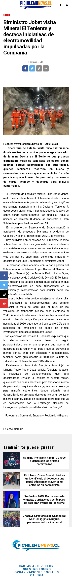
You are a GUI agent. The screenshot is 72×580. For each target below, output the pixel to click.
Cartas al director (36, 566)
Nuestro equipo (37, 569)
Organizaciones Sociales (36, 572)
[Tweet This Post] (32, 68)
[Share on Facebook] (25, 68)
